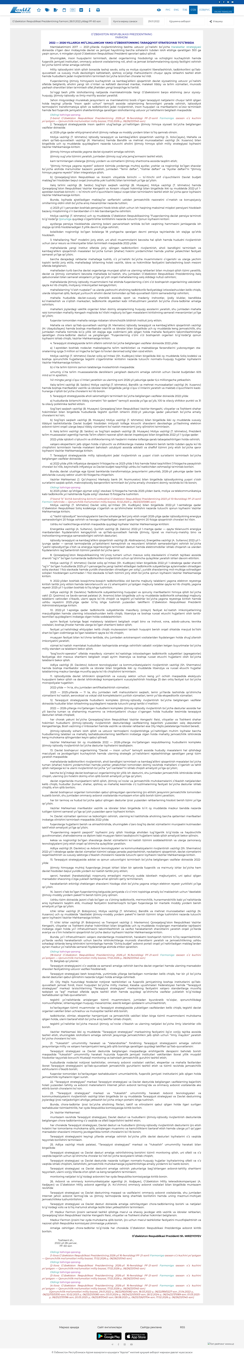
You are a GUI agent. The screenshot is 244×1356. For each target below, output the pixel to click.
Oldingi (54, 114)
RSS (182, 1327)
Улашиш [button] (218, 21)
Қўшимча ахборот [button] (179, 21)
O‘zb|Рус (204, 9)
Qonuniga (65, 219)
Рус (168, 9)
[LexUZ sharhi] (56, 10)
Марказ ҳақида (69, 1327)
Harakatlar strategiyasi (186, 47)
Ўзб (185, 9)
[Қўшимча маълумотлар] (89, 10)
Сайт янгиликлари (109, 1327)
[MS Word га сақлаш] (81, 10)
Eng (176, 9)
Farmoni (47, 501)
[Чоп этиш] (98, 10)
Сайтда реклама (151, 1327)
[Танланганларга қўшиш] (39, 10)
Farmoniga (168, 118)
